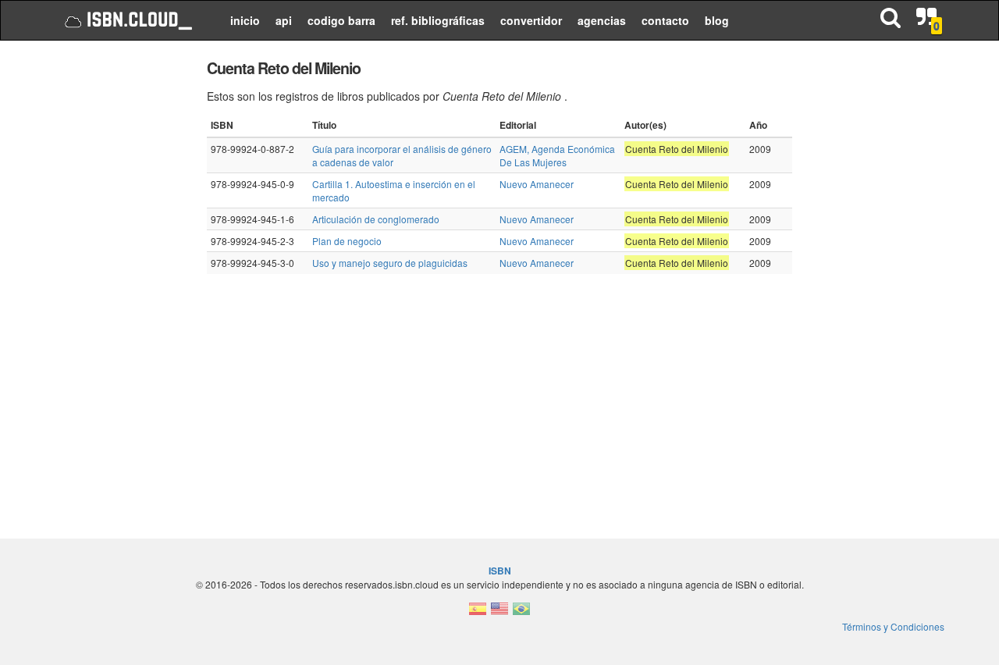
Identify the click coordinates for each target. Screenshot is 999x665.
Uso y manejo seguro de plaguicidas (390, 262)
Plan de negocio (347, 240)
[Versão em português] (521, 613)
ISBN (500, 571)
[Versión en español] (478, 613)
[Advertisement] (119, 289)
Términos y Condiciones (893, 626)
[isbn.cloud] (127, 20)
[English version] (499, 613)
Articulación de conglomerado (375, 219)
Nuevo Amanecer (537, 183)
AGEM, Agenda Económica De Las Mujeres (557, 155)
